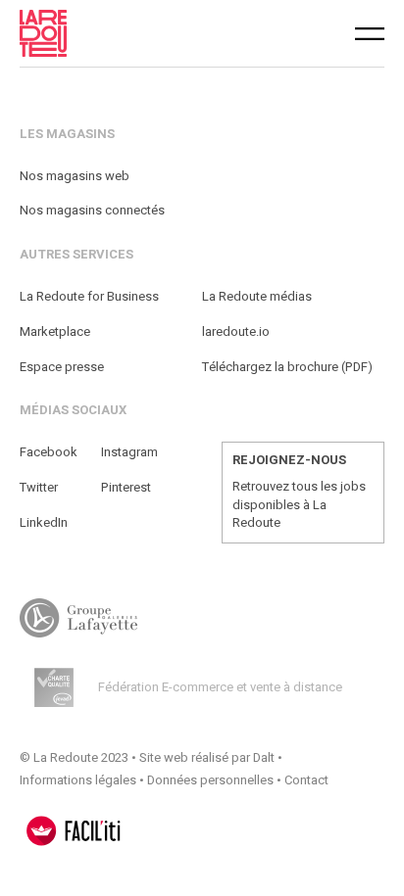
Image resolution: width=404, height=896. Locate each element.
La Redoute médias (257, 296)
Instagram (129, 452)
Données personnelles (210, 780)
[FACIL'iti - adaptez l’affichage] (73, 831)
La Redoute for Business (89, 296)
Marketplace (55, 331)
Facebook (48, 452)
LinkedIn (44, 522)
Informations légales (78, 780)
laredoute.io (236, 331)
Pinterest (126, 487)
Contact (306, 780)
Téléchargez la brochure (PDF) (287, 366)
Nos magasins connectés (92, 210)
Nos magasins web (74, 175)
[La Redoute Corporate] (118, 33)
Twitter (39, 487)
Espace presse (62, 366)
